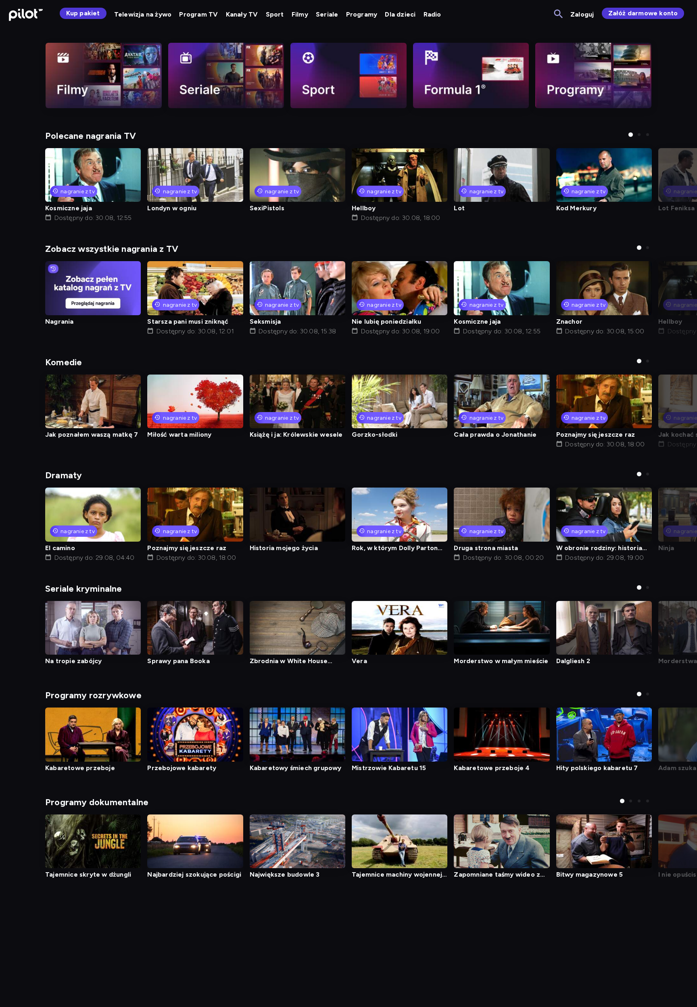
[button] (630, 134)
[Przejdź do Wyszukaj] (559, 14)
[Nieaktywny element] (104, 75)
